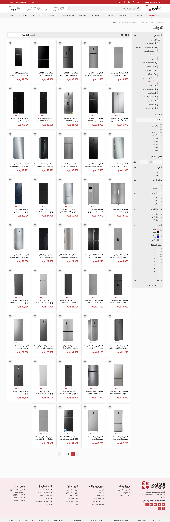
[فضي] (158, 234)
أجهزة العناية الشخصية (45, 492)
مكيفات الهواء (150, 66)
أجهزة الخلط (152, 104)
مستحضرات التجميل (46, 495)
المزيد (11, 15)
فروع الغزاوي (77, 520)
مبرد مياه (151, 59)
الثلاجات (123, 22)
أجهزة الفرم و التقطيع (149, 101)
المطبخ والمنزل (51, 15)
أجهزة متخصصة (151, 108)
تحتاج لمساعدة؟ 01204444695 (152, 2)
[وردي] (158, 229)
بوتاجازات (151, 55)
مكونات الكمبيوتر (99, 498)
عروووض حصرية (154, 15)
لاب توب (101, 489)
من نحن (31, 2)
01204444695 (18, 495)
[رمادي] (158, 239)
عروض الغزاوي (58, 520)
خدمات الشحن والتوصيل (120, 520)
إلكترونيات (82, 15)
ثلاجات (149, 81)
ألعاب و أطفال (23, 15)
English (10, 2)
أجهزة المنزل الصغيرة (149, 89)
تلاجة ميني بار (147, 78)
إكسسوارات (48, 504)
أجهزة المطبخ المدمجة (147, 62)
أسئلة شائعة (10, 520)
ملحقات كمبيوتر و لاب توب (96, 504)
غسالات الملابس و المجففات (145, 47)
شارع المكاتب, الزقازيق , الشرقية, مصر (16, 490)
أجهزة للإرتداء (126, 492)
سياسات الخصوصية (97, 520)
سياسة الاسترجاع (143, 520)
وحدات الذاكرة (100, 495)
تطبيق (135, 161)
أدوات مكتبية (37, 15)
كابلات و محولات (98, 501)
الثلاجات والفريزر (133, 22)
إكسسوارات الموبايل (124, 489)
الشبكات (101, 492)
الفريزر (151, 85)
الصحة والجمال (95, 15)
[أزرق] (158, 237)
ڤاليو (26, 520)
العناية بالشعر (48, 498)
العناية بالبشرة (47, 489)
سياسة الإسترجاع (21, 2)
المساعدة (40, 520)
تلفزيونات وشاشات (68, 15)
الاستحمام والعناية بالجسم (44, 501)
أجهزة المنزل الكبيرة (147, 22)
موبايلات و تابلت (125, 495)
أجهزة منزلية (109, 15)
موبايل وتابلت (139, 15)
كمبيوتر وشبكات (124, 15)
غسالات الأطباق (149, 51)
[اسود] (158, 232)
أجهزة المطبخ (152, 93)
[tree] (148, 74)
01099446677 (18, 500)
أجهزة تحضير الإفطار (150, 97)
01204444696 (18, 498)
